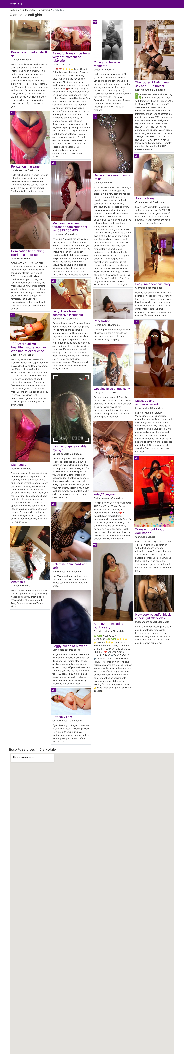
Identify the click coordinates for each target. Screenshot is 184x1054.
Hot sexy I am (62, 717)
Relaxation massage (25, 166)
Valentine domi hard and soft (69, 565)
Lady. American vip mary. (153, 284)
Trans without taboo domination (149, 531)
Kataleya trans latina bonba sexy (108, 625)
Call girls (14, 9)
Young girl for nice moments (107, 64)
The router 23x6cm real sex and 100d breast (152, 84)
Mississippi (44, 9)
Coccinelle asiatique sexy (112, 388)
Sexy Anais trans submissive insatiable (67, 313)
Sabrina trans (144, 198)
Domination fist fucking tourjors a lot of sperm (27, 253)
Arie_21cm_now (105, 494)
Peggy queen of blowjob (69, 646)
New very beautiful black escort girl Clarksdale (153, 616)
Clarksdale (18, 465)
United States (29, 9)
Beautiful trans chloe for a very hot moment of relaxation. (71, 57)
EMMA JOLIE (16, 4)
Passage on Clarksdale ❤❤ (29, 54)
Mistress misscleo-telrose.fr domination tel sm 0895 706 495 (69, 226)
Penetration (102, 321)
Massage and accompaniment (146, 402)
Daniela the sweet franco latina (112, 177)
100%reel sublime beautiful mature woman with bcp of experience (28, 347)
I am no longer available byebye (69, 448)
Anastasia (18, 582)
